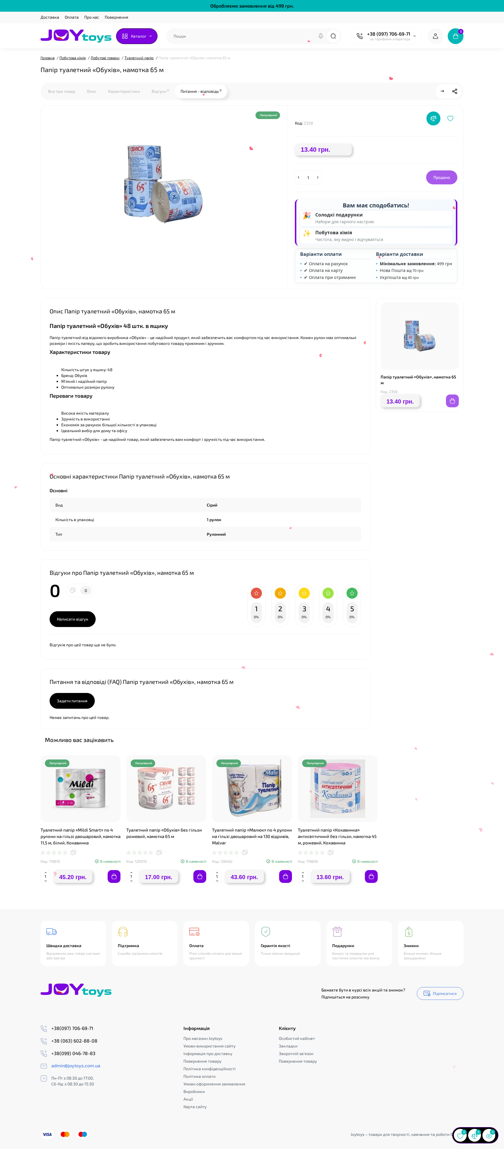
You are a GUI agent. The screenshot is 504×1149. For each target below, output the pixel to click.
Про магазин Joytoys (202, 1038)
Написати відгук (72, 619)
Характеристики (124, 91)
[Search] (320, 36)
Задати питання (72, 700)
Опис (91, 91)
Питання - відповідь (201, 91)
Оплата (72, 17)
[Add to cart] (114, 876)
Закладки (288, 1045)
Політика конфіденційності (209, 1068)
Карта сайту (194, 1106)
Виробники (194, 1091)
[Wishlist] (450, 118)
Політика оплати (199, 1076)
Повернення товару (202, 1061)
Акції (188, 1098)
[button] (444, 739)
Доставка (50, 17)
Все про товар (61, 91)
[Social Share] (455, 91)
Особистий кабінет (297, 1038)
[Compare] (433, 118)
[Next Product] (442, 91)
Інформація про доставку (207, 1053)
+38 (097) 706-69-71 (388, 33)
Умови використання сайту (209, 1045)
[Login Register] (435, 36)
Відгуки (160, 91)
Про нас (91, 17)
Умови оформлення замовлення (214, 1083)
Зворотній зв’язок (296, 1053)
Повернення (116, 17)
